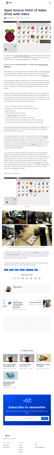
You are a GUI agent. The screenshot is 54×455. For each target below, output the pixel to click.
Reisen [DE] (6, 447)
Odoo (48, 71)
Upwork (38, 162)
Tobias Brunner (10, 18)
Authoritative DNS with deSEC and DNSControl (9, 383)
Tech (6, 269)
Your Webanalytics (39, 447)
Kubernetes (29, 269)
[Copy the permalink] (39, 278)
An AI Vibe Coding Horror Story (25, 365)
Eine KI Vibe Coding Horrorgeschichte (9, 365)
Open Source (45, 75)
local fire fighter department (22, 55)
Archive (21, 447)
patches (33, 144)
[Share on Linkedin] (31, 278)
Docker (22, 269)
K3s (6, 110)
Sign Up (21, 449)
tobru (36, 445)
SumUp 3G (35, 252)
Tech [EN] (5, 445)
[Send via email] (35, 278)
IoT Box (46, 136)
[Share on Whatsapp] (27, 278)
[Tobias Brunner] (5, 18)
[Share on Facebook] (14, 278)
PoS (17, 269)
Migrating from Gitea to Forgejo (43, 365)
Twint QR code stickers (13, 254)
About (20, 445)
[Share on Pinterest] (22, 278)
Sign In (20, 452)
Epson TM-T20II (12, 115)
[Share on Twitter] (18, 278)
